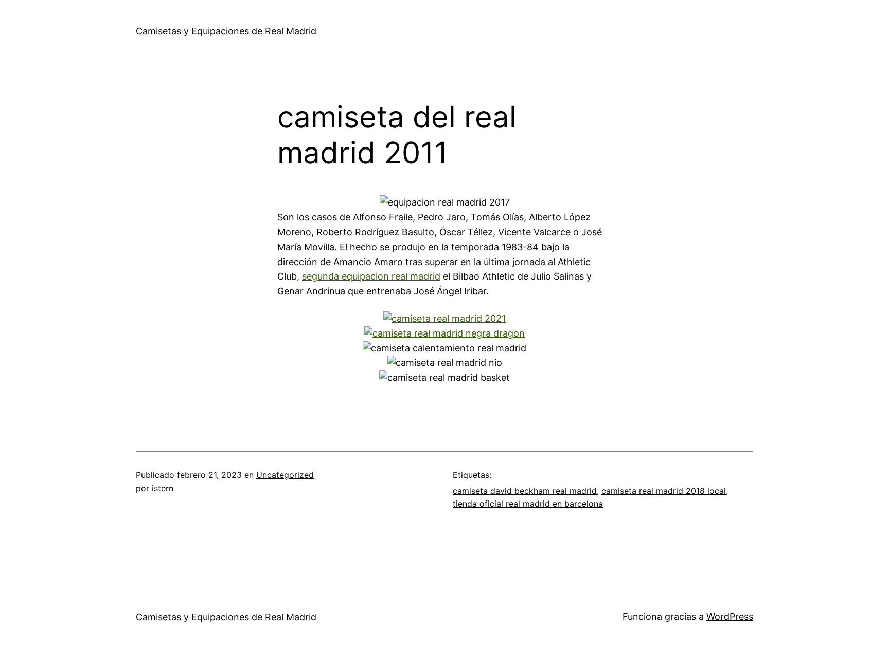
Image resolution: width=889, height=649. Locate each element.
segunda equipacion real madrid (371, 276)
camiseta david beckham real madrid (525, 491)
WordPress (729, 616)
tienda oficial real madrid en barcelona (528, 503)
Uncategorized (285, 475)
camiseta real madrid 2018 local (663, 491)
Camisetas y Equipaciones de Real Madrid (226, 31)
